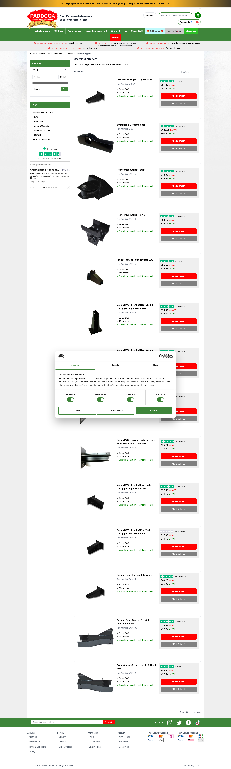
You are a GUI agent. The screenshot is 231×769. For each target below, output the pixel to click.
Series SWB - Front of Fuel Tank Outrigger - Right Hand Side (134, 487)
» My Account (124, 737)
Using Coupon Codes (42, 130)
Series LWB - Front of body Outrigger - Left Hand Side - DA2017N (136, 442)
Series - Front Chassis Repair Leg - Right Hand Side (135, 622)
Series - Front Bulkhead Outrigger (135, 575)
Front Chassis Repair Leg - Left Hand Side (136, 667)
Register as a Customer (43, 112)
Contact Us (185, 22)
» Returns (61, 742)
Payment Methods (41, 126)
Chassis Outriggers (83, 54)
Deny (77, 411)
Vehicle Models (44, 54)
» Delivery (61, 737)
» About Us (32, 737)
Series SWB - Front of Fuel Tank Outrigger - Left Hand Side (134, 532)
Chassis (70, 54)
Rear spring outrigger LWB (131, 169)
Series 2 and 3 (58, 54)
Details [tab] (115, 365)
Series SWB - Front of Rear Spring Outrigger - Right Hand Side (135, 307)
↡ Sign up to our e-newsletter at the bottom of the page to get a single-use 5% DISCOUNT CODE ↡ (115, 3)
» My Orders (123, 742)
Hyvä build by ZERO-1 (192, 766)
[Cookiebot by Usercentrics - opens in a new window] (161, 356)
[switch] (100, 399)
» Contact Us (123, 747)
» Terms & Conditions (36, 747)
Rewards (37, 117)
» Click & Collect (64, 747)
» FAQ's (90, 737)
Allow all (154, 411)
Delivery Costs (39, 121)
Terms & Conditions (41, 139)
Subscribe (109, 722)
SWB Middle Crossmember (131, 124)
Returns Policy (39, 135)
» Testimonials (33, 742)
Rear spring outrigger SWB (131, 214)
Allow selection (115, 411)
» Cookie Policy (94, 742)
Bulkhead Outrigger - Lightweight (134, 79)
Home (32, 54)
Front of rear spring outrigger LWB (135, 259)
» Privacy (31, 752)
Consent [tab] (75, 365)
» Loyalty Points (94, 747)
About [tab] (156, 365)
